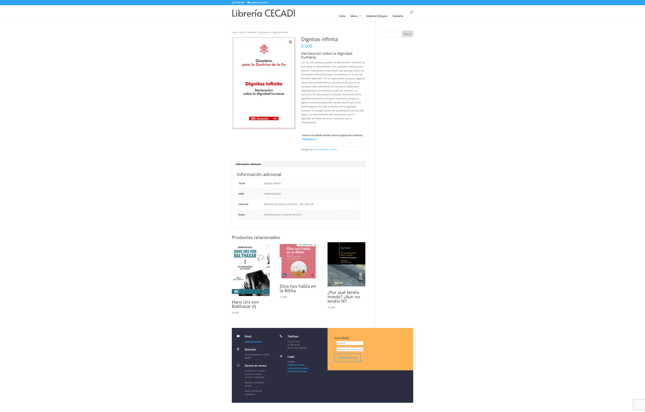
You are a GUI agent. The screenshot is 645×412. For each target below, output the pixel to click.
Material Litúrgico (377, 16)
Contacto (398, 16)
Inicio (342, 16)
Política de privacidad (297, 371)
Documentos (264, 32)
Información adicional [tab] (248, 164)
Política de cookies (296, 365)
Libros (354, 16)
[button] (291, 42)
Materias (251, 32)
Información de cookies (298, 368)
